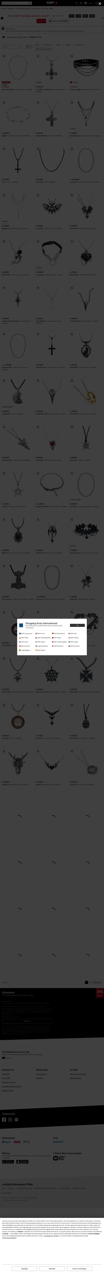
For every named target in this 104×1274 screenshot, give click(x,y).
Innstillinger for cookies (51, 1236)
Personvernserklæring (9, 1238)
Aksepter (24, 1269)
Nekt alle (52, 1269)
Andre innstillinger (79, 1269)
